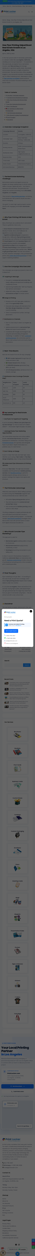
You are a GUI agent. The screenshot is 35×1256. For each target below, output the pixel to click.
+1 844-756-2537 (10, 635)
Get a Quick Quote (11, 631)
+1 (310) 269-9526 (10, 638)
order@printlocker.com (11, 641)
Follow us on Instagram (12, 643)
